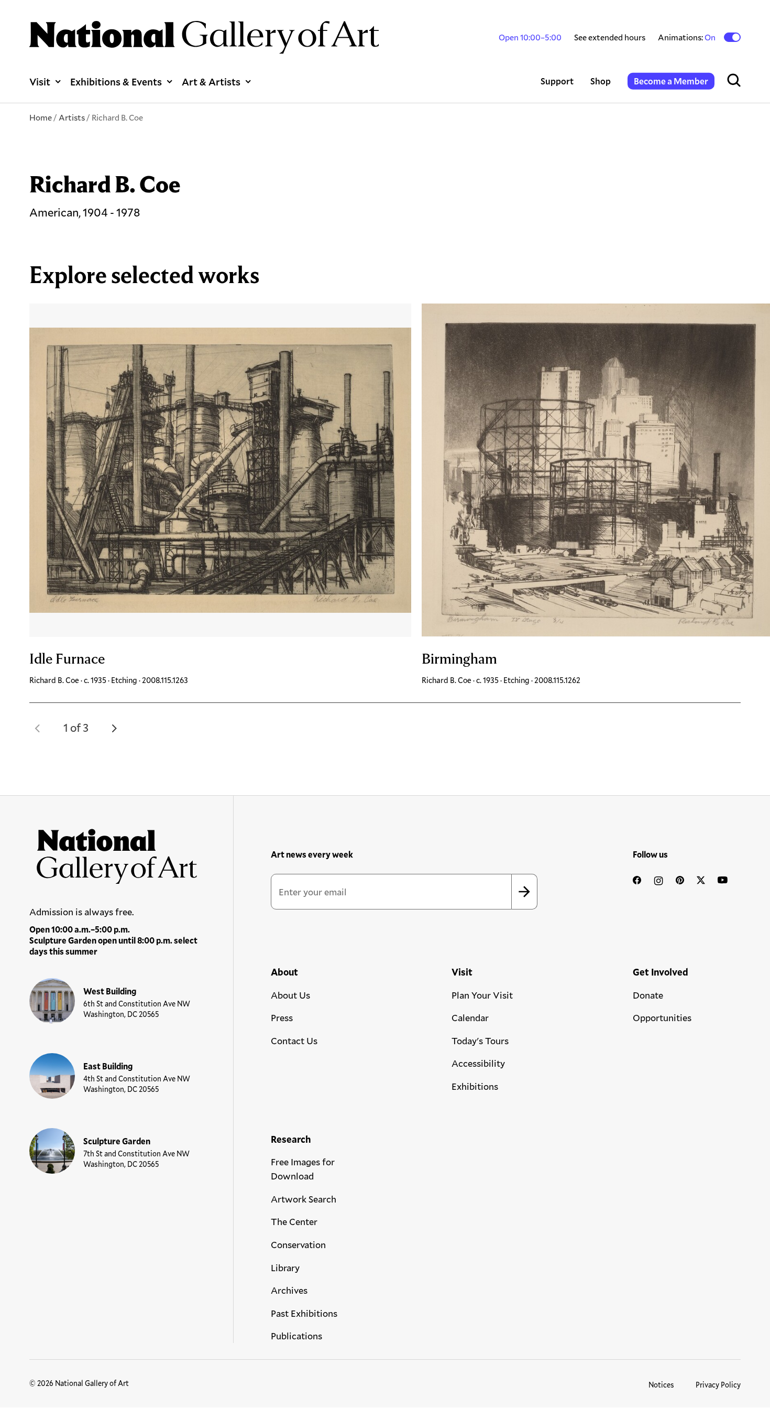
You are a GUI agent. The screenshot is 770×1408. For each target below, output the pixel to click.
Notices (661, 1385)
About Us (290, 995)
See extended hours (609, 36)
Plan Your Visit (482, 995)
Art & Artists (211, 81)
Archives (289, 1290)
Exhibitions (475, 1086)
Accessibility (478, 1063)
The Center (294, 1221)
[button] (37, 728)
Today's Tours (480, 1040)
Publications (296, 1335)
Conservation (298, 1244)
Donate (648, 995)
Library (285, 1267)
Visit (39, 81)
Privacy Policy (718, 1385)
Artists (72, 117)
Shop (600, 81)
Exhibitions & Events (116, 81)
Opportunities (662, 1017)
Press (282, 1017)
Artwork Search (303, 1199)
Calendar (470, 1017)
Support (557, 81)
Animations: (687, 37)
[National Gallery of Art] (113, 852)
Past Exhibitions (304, 1313)
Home (40, 117)
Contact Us (294, 1040)
